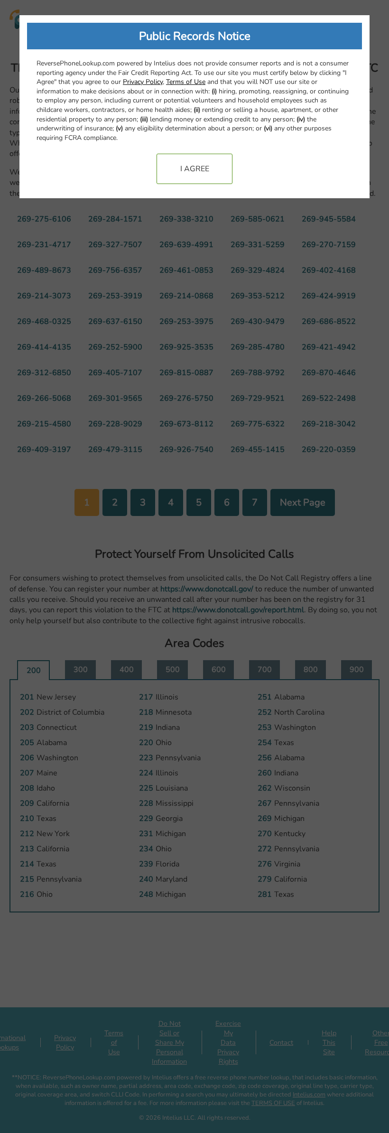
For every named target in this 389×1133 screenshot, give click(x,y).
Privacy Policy (143, 81)
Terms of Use (185, 81)
